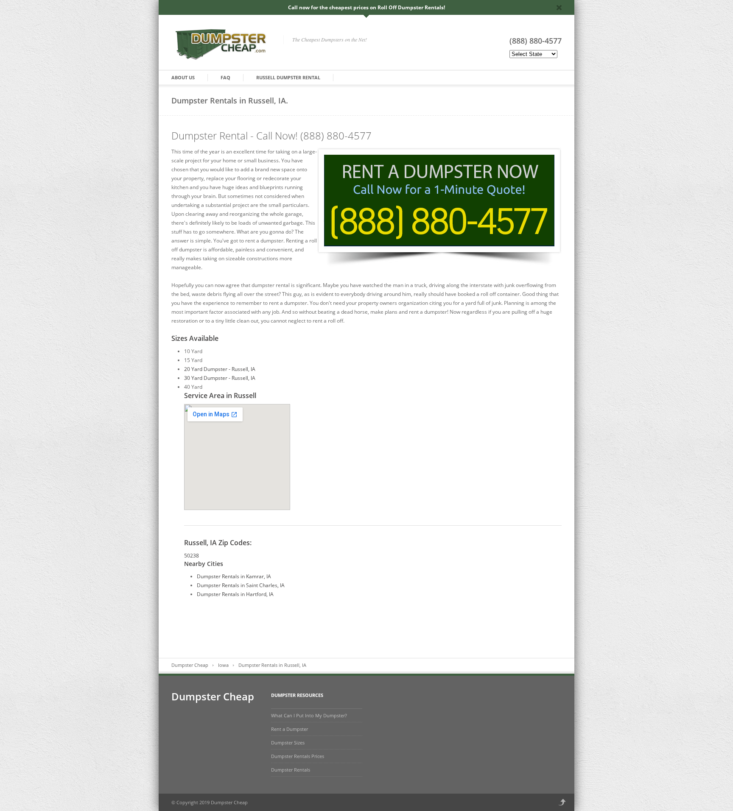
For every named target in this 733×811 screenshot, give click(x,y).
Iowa (223, 665)
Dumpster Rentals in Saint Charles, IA (241, 585)
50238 (191, 555)
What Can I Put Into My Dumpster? (309, 715)
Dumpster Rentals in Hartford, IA (235, 594)
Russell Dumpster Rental (288, 77)
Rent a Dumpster (289, 729)
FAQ (225, 77)
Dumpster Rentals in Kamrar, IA (234, 576)
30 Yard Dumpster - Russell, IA (219, 378)
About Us (183, 77)
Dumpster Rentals (290, 769)
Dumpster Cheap (189, 665)
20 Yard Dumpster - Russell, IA (219, 369)
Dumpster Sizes (288, 742)
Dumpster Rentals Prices (297, 756)
